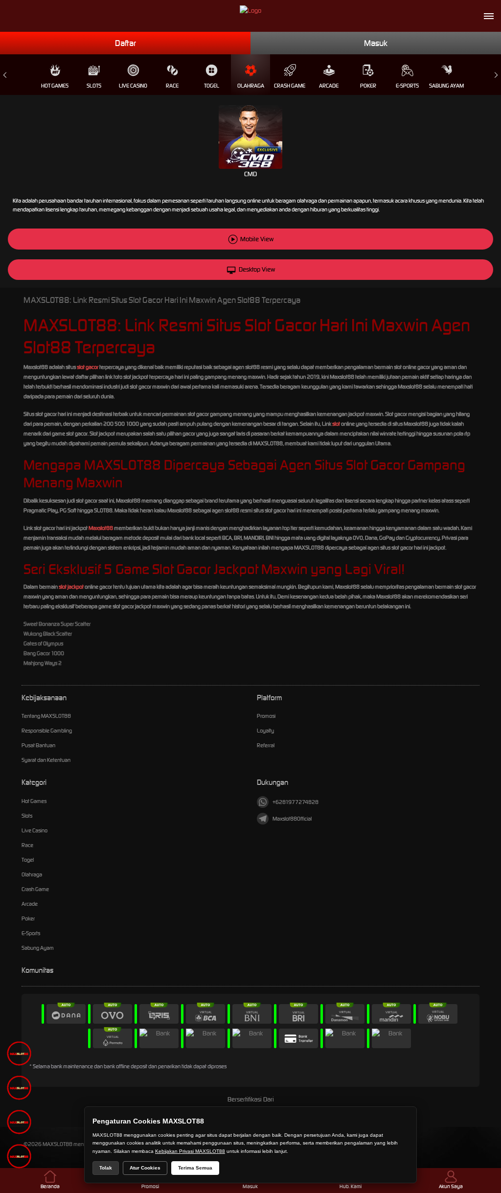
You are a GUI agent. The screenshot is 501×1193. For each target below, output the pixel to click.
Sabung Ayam (446, 85)
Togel (211, 85)
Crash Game (289, 85)
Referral (265, 745)
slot (336, 423)
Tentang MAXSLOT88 (46, 715)
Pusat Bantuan (38, 745)
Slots (94, 85)
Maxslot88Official (292, 818)
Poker (368, 85)
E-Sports (407, 85)
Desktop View (257, 269)
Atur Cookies (145, 1167)
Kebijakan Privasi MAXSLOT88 (190, 1151)
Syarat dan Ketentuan (46, 760)
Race (172, 85)
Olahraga (250, 85)
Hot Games (54, 85)
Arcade (329, 85)
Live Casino (133, 85)
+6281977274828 (296, 802)
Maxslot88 (101, 528)
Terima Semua (195, 1167)
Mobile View (256, 239)
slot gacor (87, 367)
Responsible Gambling (47, 730)
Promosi (266, 715)
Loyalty (265, 730)
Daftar (125, 43)
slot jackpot (71, 586)
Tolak (105, 1167)
